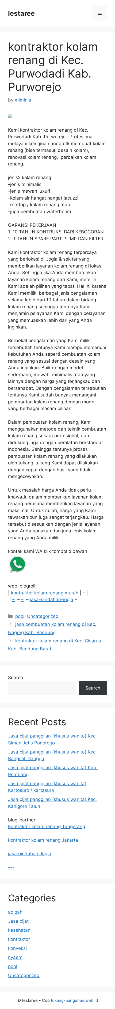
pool (19, 616)
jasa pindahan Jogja (29, 853)
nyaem (15, 957)
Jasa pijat (18, 921)
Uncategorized (43, 616)
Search (15, 677)
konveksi (17, 948)
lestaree (21, 13)
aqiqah (15, 912)
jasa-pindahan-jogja (51, 599)
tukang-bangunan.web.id (74, 1000)
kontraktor (19, 939)
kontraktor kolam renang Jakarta (43, 840)
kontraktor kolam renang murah (44, 592)
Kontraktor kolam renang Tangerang (46, 826)
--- (11, 867)
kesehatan (19, 930)
